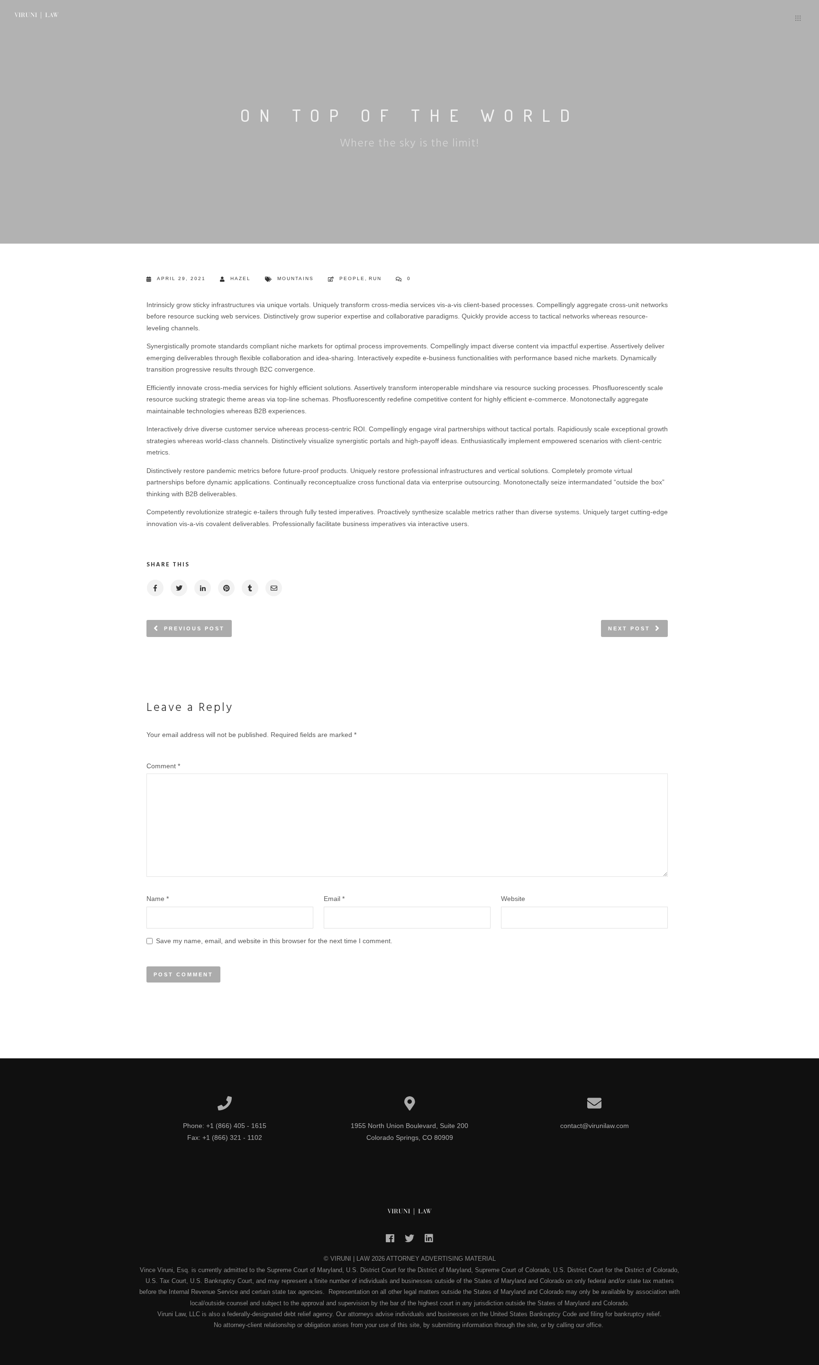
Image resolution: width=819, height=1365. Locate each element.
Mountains (295, 278)
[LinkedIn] (428, 1241)
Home (711, 19)
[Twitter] (409, 1241)
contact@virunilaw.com (594, 1125)
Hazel (240, 278)
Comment (163, 766)
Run (375, 278)
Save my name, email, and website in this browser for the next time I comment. (274, 941)
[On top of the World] (154, 588)
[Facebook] (390, 1241)
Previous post (194, 628)
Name (157, 898)
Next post (629, 628)
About (746, 19)
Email (334, 898)
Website (513, 898)
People (352, 278)
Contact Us (767, 19)
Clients (729, 19)
